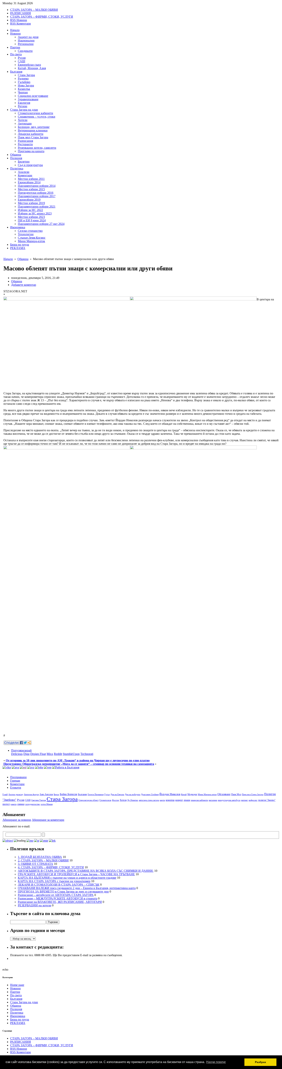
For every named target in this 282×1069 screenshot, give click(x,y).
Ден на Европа (117, 794)
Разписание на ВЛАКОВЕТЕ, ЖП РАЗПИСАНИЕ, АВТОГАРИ (60, 902)
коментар (170, 800)
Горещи (15, 780)
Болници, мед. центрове (33, 127)
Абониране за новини (16, 819)
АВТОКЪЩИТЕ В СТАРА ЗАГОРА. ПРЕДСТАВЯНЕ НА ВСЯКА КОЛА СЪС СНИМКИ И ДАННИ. (85, 870)
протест (6, 804)
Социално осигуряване (33, 95)
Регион (22, 106)
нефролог (253, 800)
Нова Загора (26, 85)
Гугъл (107, 794)
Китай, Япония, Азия (32, 68)
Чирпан (23, 92)
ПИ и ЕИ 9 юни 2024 (32, 220)
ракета (13, 804)
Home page (17, 985)
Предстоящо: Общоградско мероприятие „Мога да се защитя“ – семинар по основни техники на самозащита (78, 764)
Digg (26, 754)
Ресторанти (25, 144)
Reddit (58, 754)
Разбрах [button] (260, 1062)
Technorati (86, 754)
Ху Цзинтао (132, 800)
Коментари (25, 175)
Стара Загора (26, 75)
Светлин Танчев (38, 800)
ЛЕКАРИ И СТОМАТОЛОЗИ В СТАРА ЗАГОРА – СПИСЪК (58, 884)
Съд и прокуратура (30, 165)
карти (162, 800)
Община (15, 154)
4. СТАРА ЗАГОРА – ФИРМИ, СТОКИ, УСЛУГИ (51, 867)
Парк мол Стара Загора (33, 137)
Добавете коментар (23, 284)
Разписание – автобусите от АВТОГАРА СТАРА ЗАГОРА (56, 895)
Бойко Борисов (68, 794)
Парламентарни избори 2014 (36, 185)
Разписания (25, 140)
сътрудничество (32, 804)
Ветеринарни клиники (33, 130)
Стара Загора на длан (24, 109)
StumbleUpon (71, 754)
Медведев (192, 794)
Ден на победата (132, 794)
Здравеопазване (28, 99)
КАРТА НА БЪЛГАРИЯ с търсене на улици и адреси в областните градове (67, 877)
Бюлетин (24, 161)
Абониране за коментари (48, 819)
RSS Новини (18, 20)
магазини (213, 800)
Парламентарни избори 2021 (36, 206)
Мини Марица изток (207, 794)
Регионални (26, 44)
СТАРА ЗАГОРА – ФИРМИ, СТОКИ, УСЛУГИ (41, 16)
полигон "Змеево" (266, 800)
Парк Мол (236, 794)
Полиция (16, 158)
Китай (184, 794)
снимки (20, 804)
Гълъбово (24, 82)
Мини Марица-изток (31, 241)
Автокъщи (25, 123)
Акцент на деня (28, 37)
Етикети (15, 787)
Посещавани (18, 777)
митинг (244, 800)
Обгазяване (223, 794)
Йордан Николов (169, 794)
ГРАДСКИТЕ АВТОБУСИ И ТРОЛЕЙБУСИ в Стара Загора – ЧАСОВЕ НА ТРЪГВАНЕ (76, 874)
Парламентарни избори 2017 (36, 196)
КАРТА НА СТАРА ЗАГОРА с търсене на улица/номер (54, 881)
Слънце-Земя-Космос (31, 237)
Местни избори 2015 (31, 189)
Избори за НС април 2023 (35, 213)
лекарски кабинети (199, 800)
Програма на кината (31, 151)
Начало (15, 30)
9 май (5, 794)
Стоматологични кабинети (35, 113)
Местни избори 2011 (31, 178)
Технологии (26, 234)
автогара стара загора (149, 800)
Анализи (23, 172)
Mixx (50, 754)
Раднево (23, 78)
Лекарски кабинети (30, 133)
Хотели (22, 120)
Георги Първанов (96, 794)
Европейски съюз (29, 64)
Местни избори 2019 (31, 203)
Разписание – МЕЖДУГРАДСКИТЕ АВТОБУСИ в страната (57, 898)
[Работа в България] (65, 767)
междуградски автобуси (229, 800)
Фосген (115, 800)
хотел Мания (47, 804)
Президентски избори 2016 (35, 192)
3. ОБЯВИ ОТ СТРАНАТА (35, 863)
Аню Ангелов (46, 794)
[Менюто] (47, 767)
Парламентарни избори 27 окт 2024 (41, 223)
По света (16, 54)
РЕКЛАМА (17, 248)
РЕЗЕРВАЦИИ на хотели (34, 905)
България (16, 71)
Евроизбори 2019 (29, 199)
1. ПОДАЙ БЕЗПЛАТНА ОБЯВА (40, 857)
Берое (56, 794)
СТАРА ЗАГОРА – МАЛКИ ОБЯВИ (34, 9)
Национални (26, 40)
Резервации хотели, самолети (37, 147)
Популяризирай (21, 750)
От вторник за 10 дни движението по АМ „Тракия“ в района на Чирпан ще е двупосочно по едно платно (78, 760)
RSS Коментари (20, 23)
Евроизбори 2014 (29, 182)
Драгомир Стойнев (150, 794)
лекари (187, 800)
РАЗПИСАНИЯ (20, 13)
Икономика (17, 227)
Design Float (38, 754)
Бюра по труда (19, 244)
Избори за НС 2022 (30, 210)
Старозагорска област (88, 800)
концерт (179, 800)
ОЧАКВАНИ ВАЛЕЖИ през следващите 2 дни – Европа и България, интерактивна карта (77, 888)
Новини (15, 33)
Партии (15, 47)
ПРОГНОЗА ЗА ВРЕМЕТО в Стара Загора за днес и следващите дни (63, 891)
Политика (16, 168)
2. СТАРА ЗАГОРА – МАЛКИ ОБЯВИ (43, 860)
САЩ (21, 61)
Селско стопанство (30, 230)
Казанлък (24, 89)
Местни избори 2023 (31, 217)
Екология (24, 102)
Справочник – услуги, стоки (36, 116)
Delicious (17, 754)
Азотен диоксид (15, 794)
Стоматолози (105, 800)
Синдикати (25, 50)
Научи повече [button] (216, 1062)
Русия (22, 57)
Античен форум (31, 794)
